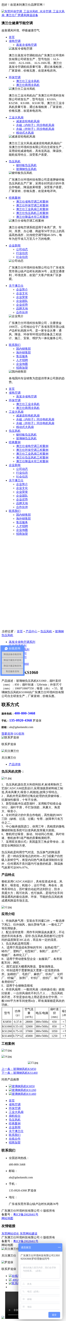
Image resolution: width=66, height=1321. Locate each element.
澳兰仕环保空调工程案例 (32, 205)
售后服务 (22, 356)
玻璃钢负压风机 (26, 169)
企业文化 (22, 293)
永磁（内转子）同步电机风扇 (35, 125)
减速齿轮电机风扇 (28, 121)
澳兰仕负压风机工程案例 (32, 213)
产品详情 (15, 764)
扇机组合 (15, 1115)
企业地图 (22, 363)
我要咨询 (7, 733)
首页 (12, 37)
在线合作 (15, 1138)
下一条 (19, 1072)
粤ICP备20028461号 (25, 1214)
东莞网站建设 (28, 1233)
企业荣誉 (22, 297)
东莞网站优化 (10, 1233)
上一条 (18, 1068)
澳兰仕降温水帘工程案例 (32, 216)
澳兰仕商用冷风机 (28, 84)
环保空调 (15, 77)
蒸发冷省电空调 (26, 44)
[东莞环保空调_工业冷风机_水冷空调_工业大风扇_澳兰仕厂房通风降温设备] (33, 15)
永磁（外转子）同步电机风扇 (35, 128)
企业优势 (22, 304)
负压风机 (15, 161)
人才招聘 (22, 360)
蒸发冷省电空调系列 (22, 641)
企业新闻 (15, 245)
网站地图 (7, 1218)
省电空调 (15, 41)
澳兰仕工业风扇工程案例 (32, 209)
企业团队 (22, 300)
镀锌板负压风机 (26, 165)
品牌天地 (22, 308)
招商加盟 (22, 367)
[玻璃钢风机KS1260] (22, 1090)
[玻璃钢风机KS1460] (22, 1093)
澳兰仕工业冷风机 (28, 81)
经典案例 (15, 197)
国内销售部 (23, 348)
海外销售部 (23, 352)
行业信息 (22, 253)
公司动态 (22, 249)
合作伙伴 (22, 312)
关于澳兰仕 (16, 285)
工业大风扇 (16, 117)
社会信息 (22, 256)
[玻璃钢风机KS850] (22, 1086)
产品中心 (31, 631)
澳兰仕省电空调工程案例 (32, 201)
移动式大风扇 (25, 132)
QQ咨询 (19, 733)
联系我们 (15, 344)
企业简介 (22, 289)
